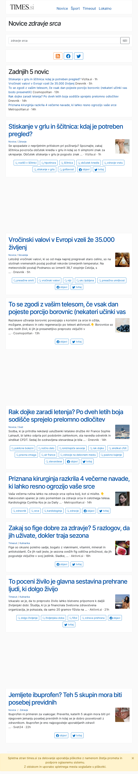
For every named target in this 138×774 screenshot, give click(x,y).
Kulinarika (25, 543)
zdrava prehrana (94, 617)
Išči (125, 40)
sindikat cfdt (118, 448)
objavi (85, 169)
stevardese (55, 461)
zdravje (74, 510)
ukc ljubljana (86, 280)
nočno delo (47, 448)
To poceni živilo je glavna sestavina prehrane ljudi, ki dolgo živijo (67, 585)
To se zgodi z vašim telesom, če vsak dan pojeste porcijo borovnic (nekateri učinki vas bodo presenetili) (67, 311)
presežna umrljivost (113, 280)
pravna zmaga (27, 454)
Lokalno (105, 8)
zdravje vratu (114, 162)
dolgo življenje (29, 617)
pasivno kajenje (112, 454)
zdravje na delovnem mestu (79, 454)
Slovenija (23, 255)
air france (49, 454)
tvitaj (100, 169)
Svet (20, 427)
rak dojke (98, 448)
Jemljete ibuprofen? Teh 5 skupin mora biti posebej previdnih (65, 698)
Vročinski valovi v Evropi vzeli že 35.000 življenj (41, 83)
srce (36, 510)
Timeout (89, 8)
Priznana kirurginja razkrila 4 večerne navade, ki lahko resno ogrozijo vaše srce (62, 105)
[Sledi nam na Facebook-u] (68, 56)
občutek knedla (89, 162)
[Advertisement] (69, 205)
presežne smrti (25, 280)
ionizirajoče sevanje (73, 448)
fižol (74, 617)
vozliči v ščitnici (26, 162)
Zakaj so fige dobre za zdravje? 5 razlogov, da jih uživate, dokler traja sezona (69, 531)
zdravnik (20, 510)
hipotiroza (50, 162)
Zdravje (22, 141)
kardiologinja (54, 510)
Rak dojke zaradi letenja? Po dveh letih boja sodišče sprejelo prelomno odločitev (63, 96)
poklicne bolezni (23, 448)
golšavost (68, 169)
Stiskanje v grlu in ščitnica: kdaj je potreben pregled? (44, 79)
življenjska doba (54, 617)
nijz (69, 280)
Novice (62, 8)
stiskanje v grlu (45, 169)
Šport (75, 8)
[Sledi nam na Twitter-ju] (78, 56)
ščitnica (68, 162)
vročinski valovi (50, 280)
